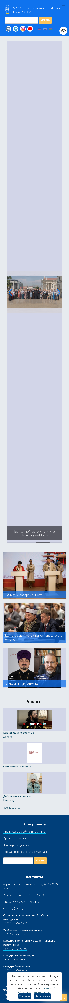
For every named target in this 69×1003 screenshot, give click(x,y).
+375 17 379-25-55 (15, 970)
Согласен (24, 996)
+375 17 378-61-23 (15, 934)
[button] (10, 292)
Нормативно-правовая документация (26, 852)
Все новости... (11, 807)
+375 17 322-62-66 (15, 948)
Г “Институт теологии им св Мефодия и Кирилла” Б (37, 10)
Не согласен (42, 996)
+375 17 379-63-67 (15, 923)
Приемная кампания (15, 838)
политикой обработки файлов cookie (37, 990)
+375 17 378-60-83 (15, 959)
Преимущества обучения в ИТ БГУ (24, 831)
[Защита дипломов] (35, 542)
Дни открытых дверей (16, 845)
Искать (45, 20)
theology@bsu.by (13, 908)
